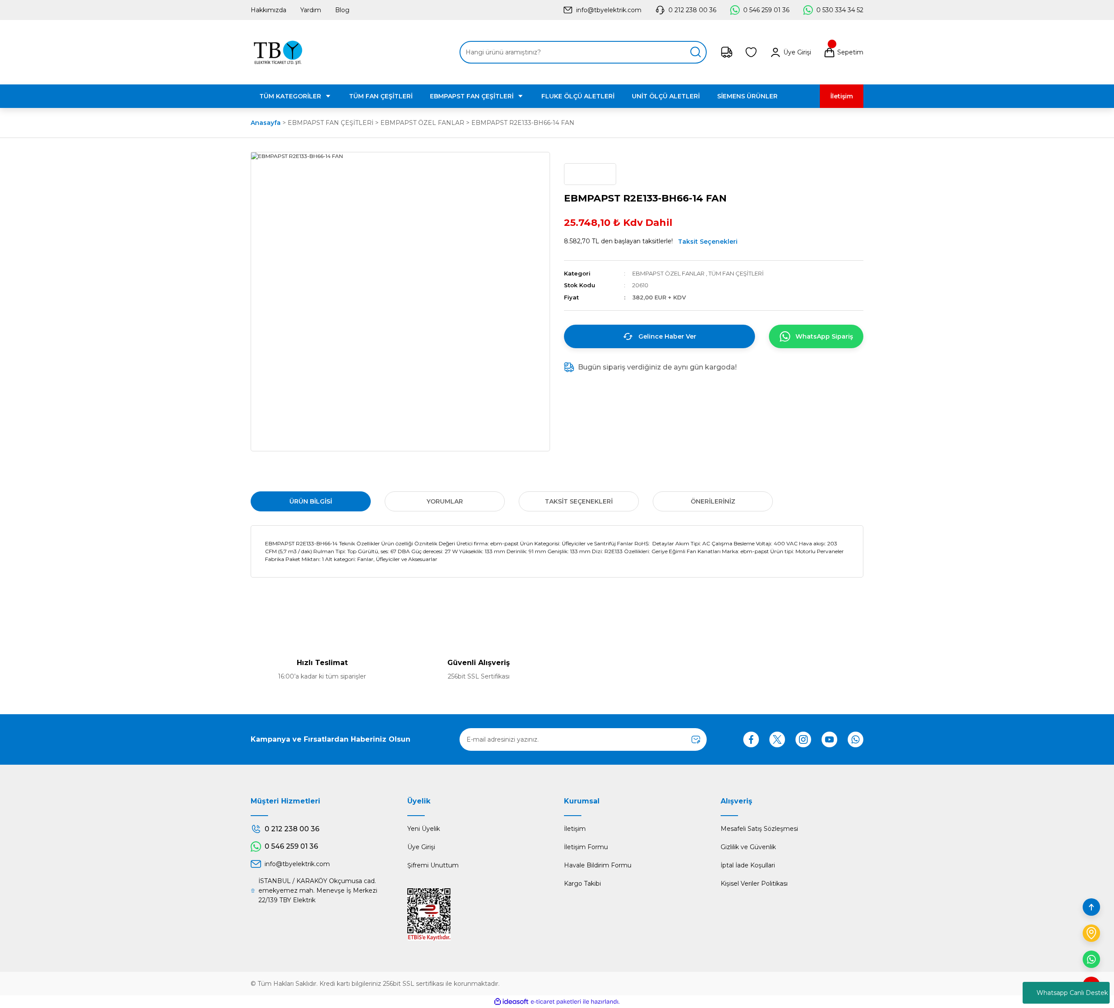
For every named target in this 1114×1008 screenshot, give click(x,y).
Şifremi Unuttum (433, 865)
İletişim (575, 829)
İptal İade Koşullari (748, 865)
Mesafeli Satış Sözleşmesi (759, 829)
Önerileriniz (713, 501)
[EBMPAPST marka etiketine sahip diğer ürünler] (590, 174)
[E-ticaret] (555, 1002)
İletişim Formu (586, 847)
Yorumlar (444, 501)
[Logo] (278, 52)
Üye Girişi (421, 847)
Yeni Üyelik (423, 829)
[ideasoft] (511, 1002)
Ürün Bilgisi (310, 501)
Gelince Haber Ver (667, 336)
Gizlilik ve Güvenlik (748, 847)
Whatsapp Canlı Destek (1072, 993)
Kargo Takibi (582, 883)
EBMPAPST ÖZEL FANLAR (668, 273)
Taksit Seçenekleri (708, 241)
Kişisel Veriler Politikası (754, 883)
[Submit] (696, 739)
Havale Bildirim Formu (597, 865)
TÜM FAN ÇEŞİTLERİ (736, 273)
